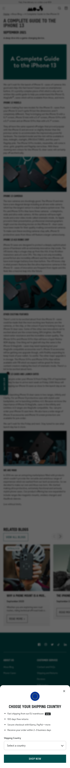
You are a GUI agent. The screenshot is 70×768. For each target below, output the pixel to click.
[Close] (64, 691)
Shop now (35, 759)
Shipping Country (12, 738)
